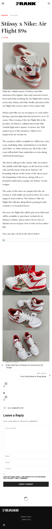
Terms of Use (26, 519)
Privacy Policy (26, 517)
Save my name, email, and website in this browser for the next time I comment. (24, 477)
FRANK (5, 37)
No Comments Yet (15, 408)
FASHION (4, 15)
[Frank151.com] (26, 3)
